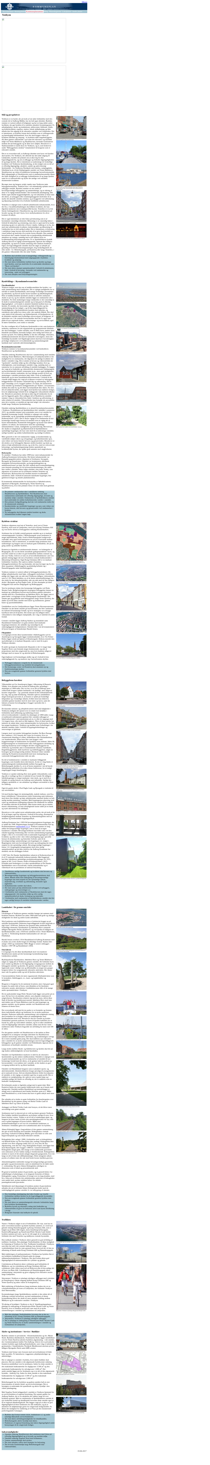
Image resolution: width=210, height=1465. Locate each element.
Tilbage (84, 2)
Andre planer (77, 12)
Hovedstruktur (8, 12)
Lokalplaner (67, 12)
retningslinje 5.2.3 (23, 826)
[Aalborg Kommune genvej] (7, 10)
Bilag (46, 12)
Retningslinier (20, 12)
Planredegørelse (55, 12)
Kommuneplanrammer (35, 12)
